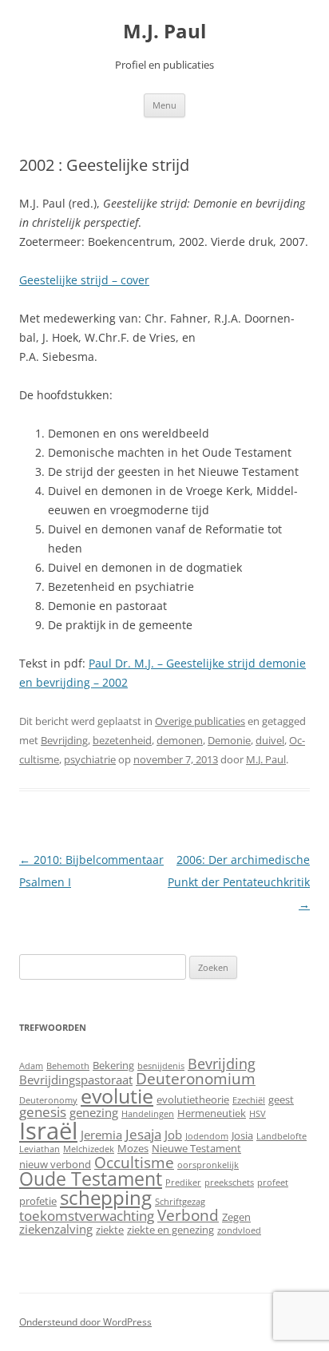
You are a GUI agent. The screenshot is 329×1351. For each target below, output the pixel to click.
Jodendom (206, 1136)
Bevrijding (64, 740)
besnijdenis (160, 1066)
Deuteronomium (196, 1078)
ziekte (110, 1229)
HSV (257, 1113)
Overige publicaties (200, 721)
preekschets (229, 1182)
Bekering (113, 1065)
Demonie (229, 740)
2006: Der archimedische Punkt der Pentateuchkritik (239, 882)
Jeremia (101, 1135)
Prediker (183, 1182)
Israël (48, 1131)
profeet (272, 1182)
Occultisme (134, 1162)
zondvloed (239, 1230)
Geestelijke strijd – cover (84, 279)
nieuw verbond (55, 1164)
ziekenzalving (56, 1229)
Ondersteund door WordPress (85, 1322)
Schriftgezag (180, 1201)
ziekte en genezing (170, 1229)
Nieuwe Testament (196, 1148)
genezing (93, 1112)
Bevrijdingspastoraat (76, 1080)
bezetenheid (122, 740)
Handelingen (147, 1113)
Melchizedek (88, 1149)
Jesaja (143, 1134)
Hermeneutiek (211, 1113)
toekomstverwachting (86, 1215)
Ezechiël (248, 1100)
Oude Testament (90, 1178)
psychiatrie (90, 759)
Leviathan (39, 1149)
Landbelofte (281, 1136)
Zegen (236, 1217)
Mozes (133, 1148)
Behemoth (67, 1066)
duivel (270, 740)
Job (173, 1135)
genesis (42, 1112)
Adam (31, 1066)
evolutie (117, 1095)
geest (281, 1099)
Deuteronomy (48, 1100)
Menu (164, 105)
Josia (242, 1135)
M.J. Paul (164, 31)
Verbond (188, 1215)
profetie (38, 1201)
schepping (106, 1197)
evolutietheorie (193, 1099)
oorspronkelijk (208, 1165)
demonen (180, 740)
